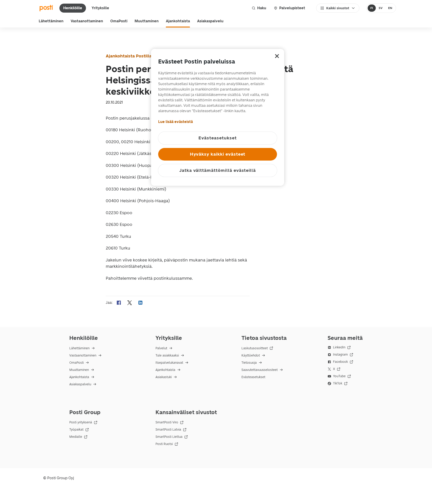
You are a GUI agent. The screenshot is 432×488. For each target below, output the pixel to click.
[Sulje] (277, 56)
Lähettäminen (51, 21)
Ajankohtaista (178, 21)
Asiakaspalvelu (210, 21)
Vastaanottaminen (87, 21)
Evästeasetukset (253, 377)
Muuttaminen (147, 21)
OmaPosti (118, 21)
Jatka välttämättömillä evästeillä (217, 170)
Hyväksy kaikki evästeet (217, 154)
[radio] (372, 8)
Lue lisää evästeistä (175, 122)
